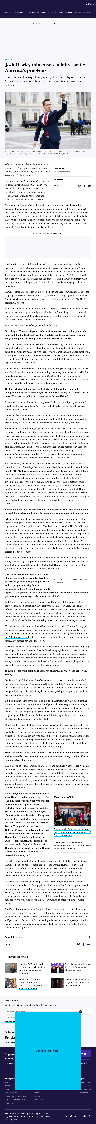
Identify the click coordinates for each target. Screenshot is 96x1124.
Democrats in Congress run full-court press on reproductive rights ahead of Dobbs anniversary (72, 832)
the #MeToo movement (16, 637)
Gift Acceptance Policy (15, 1100)
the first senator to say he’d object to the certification (48, 271)
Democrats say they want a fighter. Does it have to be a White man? (77, 982)
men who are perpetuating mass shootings (54, 629)
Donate (90, 4)
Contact (8, 1089)
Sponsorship (84, 1086)
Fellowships (37, 1100)
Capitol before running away (56, 278)
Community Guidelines (15, 1096)
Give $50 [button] (79, 1054)
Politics (8, 59)
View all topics (11, 1043)
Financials (9, 1103)
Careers (36, 1096)
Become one (58, 24)
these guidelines (12, 1119)
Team (7, 1086)
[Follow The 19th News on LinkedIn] (89, 1116)
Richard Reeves (55, 463)
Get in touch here (24, 175)
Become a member (12, 1022)
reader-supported (25, 1113)
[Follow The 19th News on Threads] (75, 1116)
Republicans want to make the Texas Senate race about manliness (78, 967)
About (8, 1082)
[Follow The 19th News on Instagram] (66, 1116)
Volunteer (83, 1093)
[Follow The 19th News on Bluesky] (71, 1116)
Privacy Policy (11, 1093)
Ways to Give (85, 1082)
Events (35, 1093)
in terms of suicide (62, 646)
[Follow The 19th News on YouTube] (85, 1116)
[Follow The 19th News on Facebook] (80, 1116)
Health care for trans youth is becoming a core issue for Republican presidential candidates (72, 845)
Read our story (85, 12)
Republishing (85, 1089)
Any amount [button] (80, 1063)
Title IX (73, 526)
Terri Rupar (59, 168)
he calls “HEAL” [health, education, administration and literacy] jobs (39, 470)
